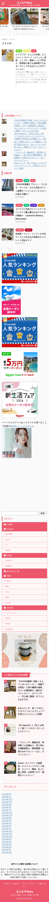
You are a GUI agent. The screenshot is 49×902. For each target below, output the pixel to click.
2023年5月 (7, 820)
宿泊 (7, 597)
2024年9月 (7, 804)
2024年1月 (6, 810)
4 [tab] (21, 34)
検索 (42, 513)
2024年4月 (7, 807)
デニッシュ (33, 77)
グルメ (7, 592)
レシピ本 (31, 79)
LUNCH (8, 560)
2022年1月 (6, 850)
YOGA (7, 624)
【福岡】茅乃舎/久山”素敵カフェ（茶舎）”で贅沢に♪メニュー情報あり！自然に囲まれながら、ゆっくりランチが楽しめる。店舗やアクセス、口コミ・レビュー (30, 144)
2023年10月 (7, 815)
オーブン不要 (28, 74)
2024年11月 (7, 802)
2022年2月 (7, 847)
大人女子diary (24, 2)
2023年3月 (7, 823)
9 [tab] (33, 34)
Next (47, 21)
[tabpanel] (24, 19)
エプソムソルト (11, 613)
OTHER (9, 608)
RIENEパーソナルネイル (22, 426)
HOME (9, 524)
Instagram (15, 884)
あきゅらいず (12, 571)
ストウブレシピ (23, 77)
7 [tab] (28, 34)
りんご (42, 72)
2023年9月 (7, 818)
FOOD (9, 555)
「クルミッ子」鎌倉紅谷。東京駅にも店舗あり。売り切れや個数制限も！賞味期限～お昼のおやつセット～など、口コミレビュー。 (31, 748)
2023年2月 (7, 826)
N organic (9, 629)
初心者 (37, 79)
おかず (7, 539)
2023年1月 (6, 828)
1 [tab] (14, 34)
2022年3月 (7, 844)
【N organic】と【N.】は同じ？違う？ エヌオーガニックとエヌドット (31, 728)
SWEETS (8, 566)
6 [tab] (26, 34)
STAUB (9, 529)
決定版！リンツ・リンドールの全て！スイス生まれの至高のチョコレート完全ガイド (30, 237)
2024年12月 (7, 799)
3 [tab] (19, 34)
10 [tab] (36, 34)
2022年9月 (7, 839)
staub (31, 72)
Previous (2, 21)
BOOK (7, 618)
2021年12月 (7, 852)
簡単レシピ (38, 82)
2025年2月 (7, 794)
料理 (42, 79)
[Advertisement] (24, 485)
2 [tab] (17, 34)
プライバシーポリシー (29, 884)
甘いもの (30, 82)
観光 (7, 586)
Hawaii (8, 581)
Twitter (6, 884)
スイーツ (37, 74)
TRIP (8, 576)
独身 (24, 82)
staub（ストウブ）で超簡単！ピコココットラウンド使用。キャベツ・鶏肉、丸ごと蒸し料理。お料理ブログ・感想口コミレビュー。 (31, 769)
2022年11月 (7, 834)
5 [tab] (24, 34)
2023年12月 (7, 812)
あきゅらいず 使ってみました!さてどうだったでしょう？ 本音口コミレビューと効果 (30, 165)
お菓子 (36, 72)
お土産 (7, 603)
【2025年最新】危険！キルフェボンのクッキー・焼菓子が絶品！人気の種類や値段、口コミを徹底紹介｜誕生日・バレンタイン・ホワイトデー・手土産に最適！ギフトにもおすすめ (30, 125)
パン (40, 77)
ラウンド (24, 79)
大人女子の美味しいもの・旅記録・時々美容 (24, 895)
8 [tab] (31, 34)
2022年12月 (7, 831)
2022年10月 (7, 836)
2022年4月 (7, 842)
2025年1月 (6, 797)
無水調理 (8, 534)
